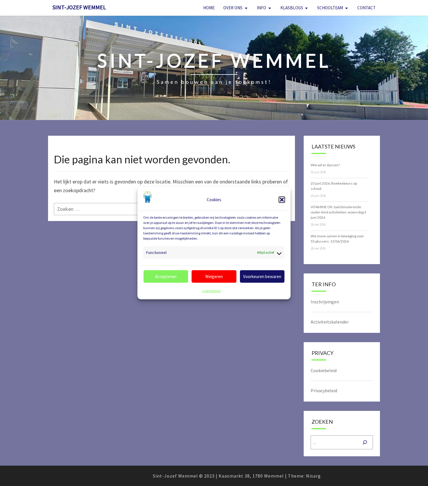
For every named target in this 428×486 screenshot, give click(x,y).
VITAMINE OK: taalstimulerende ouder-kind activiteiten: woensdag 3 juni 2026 (338, 212)
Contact (366, 7)
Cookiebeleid (211, 291)
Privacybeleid (324, 390)
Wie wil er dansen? (325, 165)
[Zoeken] (365, 442)
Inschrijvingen (325, 302)
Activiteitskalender (330, 322)
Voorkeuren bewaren (262, 276)
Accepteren (165, 276)
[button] (282, 199)
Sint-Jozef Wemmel (79, 7)
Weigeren (214, 276)
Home (209, 7)
